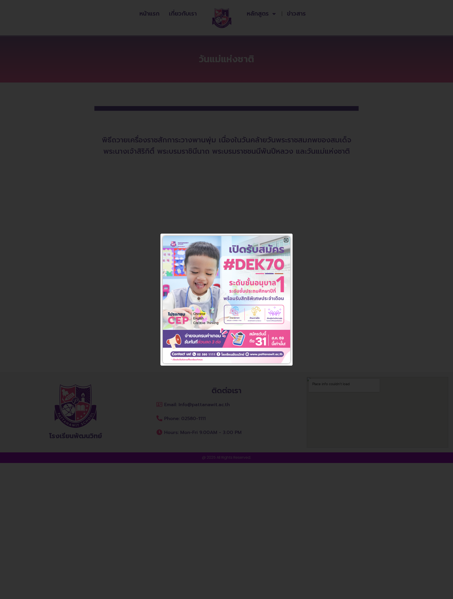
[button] (286, 240)
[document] (226, 299)
